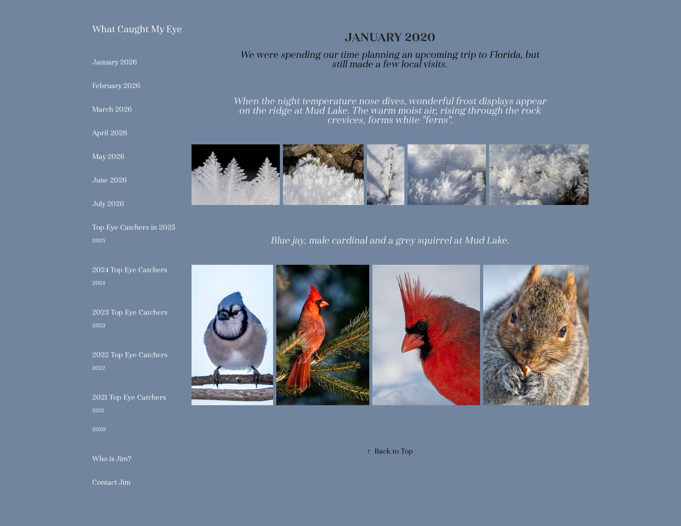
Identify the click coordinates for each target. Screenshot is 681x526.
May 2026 (108, 156)
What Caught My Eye (137, 29)
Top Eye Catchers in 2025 (133, 227)
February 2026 (116, 85)
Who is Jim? (111, 458)
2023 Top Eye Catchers (129, 312)
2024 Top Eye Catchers (129, 270)
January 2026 (114, 62)
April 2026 (109, 133)
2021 (98, 410)
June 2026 (109, 180)
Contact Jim (111, 482)
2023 (98, 325)
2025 (98, 240)
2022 (98, 367)
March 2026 (112, 109)
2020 (99, 429)
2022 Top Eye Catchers (129, 355)
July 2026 (108, 204)
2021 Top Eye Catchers (129, 397)
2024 (98, 282)
